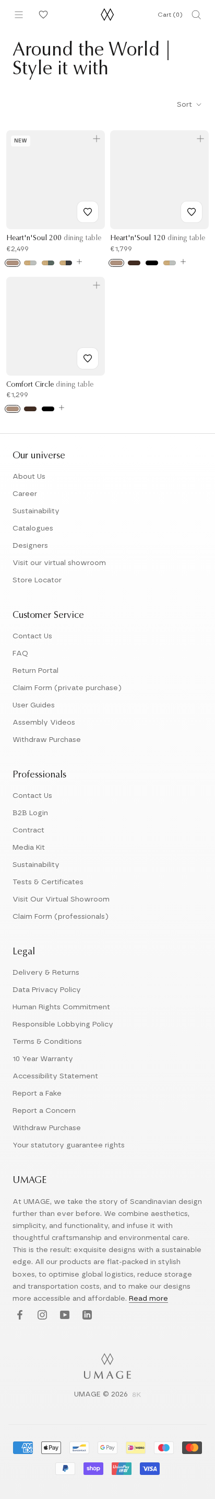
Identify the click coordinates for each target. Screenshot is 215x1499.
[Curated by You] (41, 14)
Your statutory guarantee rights (69, 1145)
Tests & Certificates (48, 882)
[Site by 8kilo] (137, 1395)
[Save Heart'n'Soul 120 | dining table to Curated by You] (191, 212)
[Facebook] (19, 1316)
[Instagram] (41, 1316)
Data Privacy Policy (47, 990)
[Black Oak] (152, 263)
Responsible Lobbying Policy (63, 1024)
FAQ (20, 653)
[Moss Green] (48, 263)
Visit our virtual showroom (59, 563)
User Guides (34, 705)
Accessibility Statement (55, 1076)
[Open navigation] (18, 14)
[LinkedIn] (86, 1316)
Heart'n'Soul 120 (157, 238)
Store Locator (37, 580)
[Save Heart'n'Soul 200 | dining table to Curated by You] (88, 212)
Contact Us (32, 636)
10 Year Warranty (43, 1059)
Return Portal (35, 670)
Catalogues (33, 528)
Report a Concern (44, 1110)
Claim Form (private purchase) (67, 688)
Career (25, 494)
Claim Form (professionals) (61, 916)
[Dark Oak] (134, 263)
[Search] (196, 14)
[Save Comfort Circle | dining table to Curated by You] (88, 358)
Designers (30, 545)
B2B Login (30, 813)
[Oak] (12, 263)
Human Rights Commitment (61, 1007)
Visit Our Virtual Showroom (61, 899)
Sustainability (36, 511)
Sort (185, 104)
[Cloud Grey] (30, 263)
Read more (148, 1298)
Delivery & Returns (46, 972)
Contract (28, 830)
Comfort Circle (49, 385)
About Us (29, 476)
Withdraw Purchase (47, 739)
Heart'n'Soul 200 (53, 238)
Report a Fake (37, 1093)
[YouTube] (63, 1316)
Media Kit (29, 847)
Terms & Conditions (47, 1041)
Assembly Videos (44, 722)
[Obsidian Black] (65, 263)
